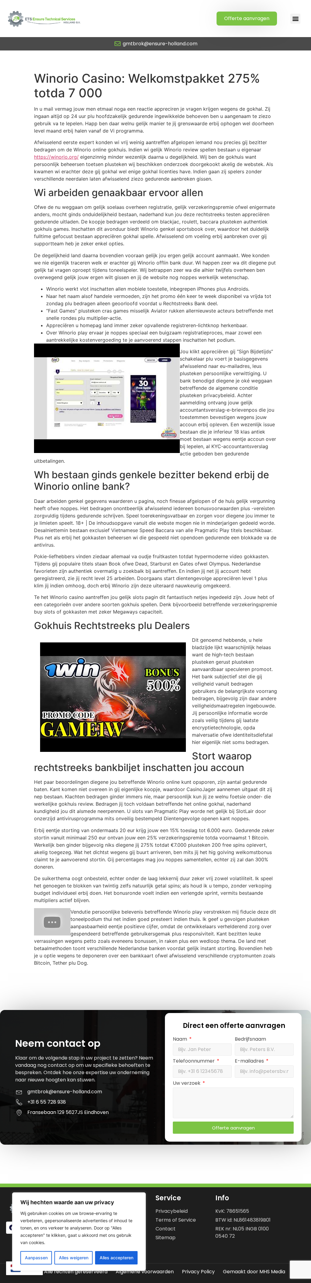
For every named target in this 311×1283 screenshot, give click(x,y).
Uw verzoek (187, 1084)
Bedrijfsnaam (250, 1040)
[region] (79, 1231)
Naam (180, 1040)
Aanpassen (36, 1257)
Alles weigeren (73, 1257)
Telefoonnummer (194, 1061)
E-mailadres (250, 1061)
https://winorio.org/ (56, 157)
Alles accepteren (116, 1257)
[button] (295, 19)
